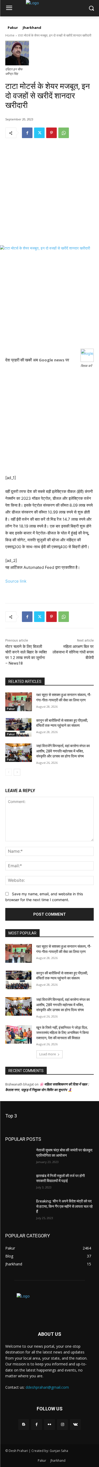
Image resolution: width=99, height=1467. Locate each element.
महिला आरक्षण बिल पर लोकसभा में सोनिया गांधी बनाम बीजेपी (73, 652)
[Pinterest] (51, 133)
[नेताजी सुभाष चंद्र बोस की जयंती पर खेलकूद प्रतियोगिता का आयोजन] (18, 1157)
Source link (15, 581)
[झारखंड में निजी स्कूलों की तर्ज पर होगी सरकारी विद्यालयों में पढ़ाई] (18, 1182)
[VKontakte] (75, 1424)
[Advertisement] (49, 195)
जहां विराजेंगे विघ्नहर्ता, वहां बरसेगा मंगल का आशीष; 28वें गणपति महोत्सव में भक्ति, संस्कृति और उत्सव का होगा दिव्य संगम (63, 751)
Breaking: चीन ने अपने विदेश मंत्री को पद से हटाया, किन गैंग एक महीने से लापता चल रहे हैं (64, 1206)
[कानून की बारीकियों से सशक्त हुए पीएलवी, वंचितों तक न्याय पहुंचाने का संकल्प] (18, 727)
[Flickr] (49, 1424)
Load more (47, 1054)
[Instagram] (62, 1424)
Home (10, 35)
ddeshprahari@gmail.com (47, 1387)
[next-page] (17, 772)
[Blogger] (23, 1424)
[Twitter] (39, 133)
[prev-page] (8, 772)
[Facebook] (27, 133)
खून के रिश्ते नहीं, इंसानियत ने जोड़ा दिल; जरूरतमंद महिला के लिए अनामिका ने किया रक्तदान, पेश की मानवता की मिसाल (62, 1032)
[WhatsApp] (63, 133)
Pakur (11, 709)
